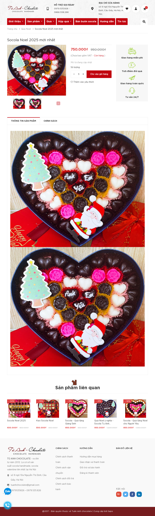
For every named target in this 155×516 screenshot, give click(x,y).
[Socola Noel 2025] (19, 408)
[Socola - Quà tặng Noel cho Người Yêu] (135, 408)
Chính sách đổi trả (65, 478)
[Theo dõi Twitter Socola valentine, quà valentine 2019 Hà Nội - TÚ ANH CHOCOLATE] (125, 494)
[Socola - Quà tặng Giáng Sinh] (77, 408)
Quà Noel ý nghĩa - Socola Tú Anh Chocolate (103, 424)
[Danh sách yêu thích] (127, 6)
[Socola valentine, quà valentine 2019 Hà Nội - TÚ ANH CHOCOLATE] (27, 450)
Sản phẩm (34, 21)
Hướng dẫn (107, 21)
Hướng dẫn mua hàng (91, 457)
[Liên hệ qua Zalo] (7, 491)
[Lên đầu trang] (149, 506)
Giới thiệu (15, 21)
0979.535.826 (61, 9)
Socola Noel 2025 (16, 421)
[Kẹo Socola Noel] (48, 408)
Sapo (110, 511)
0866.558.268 (61, 12)
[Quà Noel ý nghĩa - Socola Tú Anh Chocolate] (106, 408)
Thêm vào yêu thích (83, 82)
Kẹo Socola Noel (45, 421)
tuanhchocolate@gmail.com (25, 485)
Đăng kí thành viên (89, 473)
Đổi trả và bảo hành (90, 468)
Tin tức (121, 21)
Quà (49, 21)
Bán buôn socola (86, 21)
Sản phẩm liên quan (77, 388)
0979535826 (17, 490)
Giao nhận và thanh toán (92, 462)
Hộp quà (64, 21)
